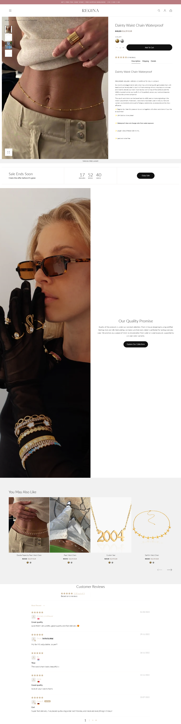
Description (136, 61)
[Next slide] (169, 569)
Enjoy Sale (146, 175)
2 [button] (89, 720)
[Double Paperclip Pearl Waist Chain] (29, 525)
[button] (10, 10)
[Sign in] (164, 10)
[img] (37, 612)
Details (153, 61)
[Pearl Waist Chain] (70, 525)
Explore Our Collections (136, 344)
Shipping (145, 61)
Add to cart (149, 47)
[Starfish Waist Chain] (152, 525)
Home (7, 20)
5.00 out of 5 (79, 593)
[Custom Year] (111, 525)
